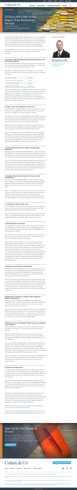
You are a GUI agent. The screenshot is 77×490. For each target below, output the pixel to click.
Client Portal (68, 1)
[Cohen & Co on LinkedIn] (63, 468)
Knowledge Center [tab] (53, 5)
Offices (55, 1)
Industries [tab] (41, 5)
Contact (61, 1)
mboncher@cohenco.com (27, 406)
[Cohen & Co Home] (12, 4)
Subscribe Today (10, 444)
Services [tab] (32, 5)
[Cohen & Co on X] (67, 468)
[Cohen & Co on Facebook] (71, 468)
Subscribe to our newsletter (62, 462)
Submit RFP (19, 468)
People (65, 5)
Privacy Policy (27, 468)
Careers (50, 1)
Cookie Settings (37, 468)
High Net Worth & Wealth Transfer (17, 28)
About (44, 1)
